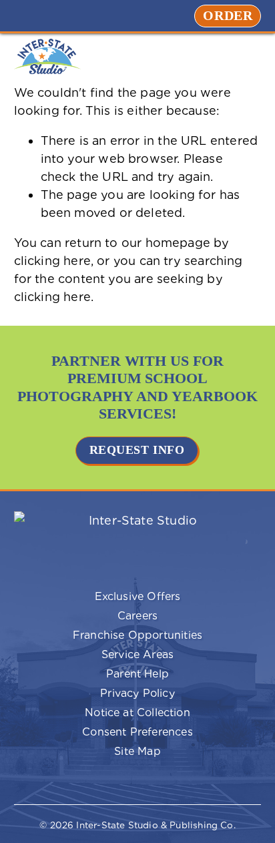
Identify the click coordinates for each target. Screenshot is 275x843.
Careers (86, 616)
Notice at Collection (137, 712)
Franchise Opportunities (108, 636)
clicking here (52, 261)
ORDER (232, 15)
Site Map (137, 751)
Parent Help (91, 674)
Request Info (136, 450)
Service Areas (137, 654)
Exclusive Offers (97, 597)
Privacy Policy (94, 694)
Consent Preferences (103, 733)
